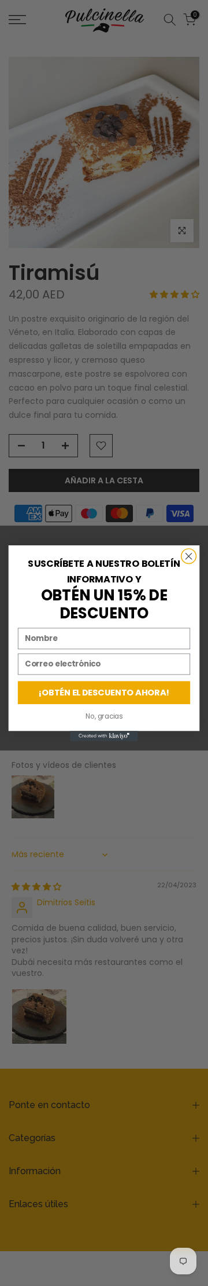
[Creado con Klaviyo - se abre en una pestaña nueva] (104, 736)
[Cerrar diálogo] (188, 555)
